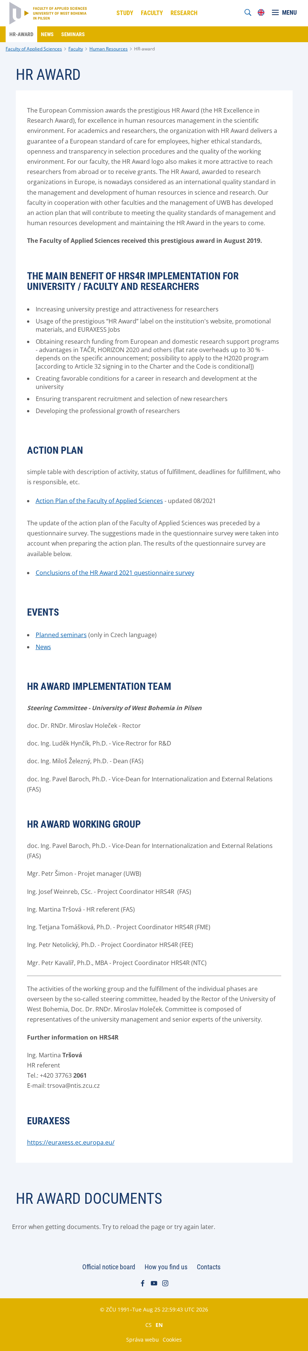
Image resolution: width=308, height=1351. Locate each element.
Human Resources (108, 49)
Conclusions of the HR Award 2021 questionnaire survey (115, 573)
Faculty (75, 49)
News (43, 647)
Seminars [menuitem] (73, 34)
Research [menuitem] (184, 13)
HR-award (144, 49)
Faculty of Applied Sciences (34, 49)
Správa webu (142, 1339)
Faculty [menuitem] (152, 13)
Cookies (172, 1339)
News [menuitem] (47, 34)
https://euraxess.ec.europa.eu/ (71, 1142)
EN (159, 1324)
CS (148, 1324)
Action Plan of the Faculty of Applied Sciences (99, 501)
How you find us (166, 1267)
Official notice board (108, 1267)
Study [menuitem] (124, 13)
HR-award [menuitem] (21, 34)
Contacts (208, 1267)
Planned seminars (61, 635)
